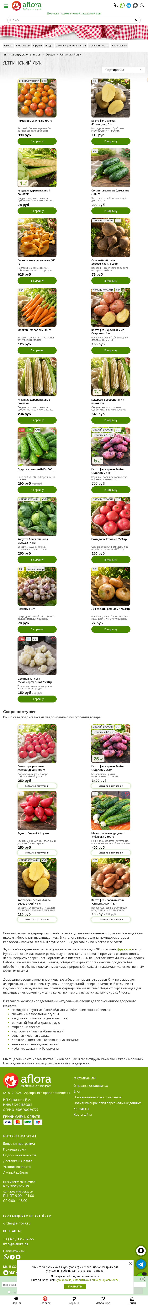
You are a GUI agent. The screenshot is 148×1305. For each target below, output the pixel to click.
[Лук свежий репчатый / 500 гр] (110, 586)
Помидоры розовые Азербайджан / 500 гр (31, 768)
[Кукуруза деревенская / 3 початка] (37, 376)
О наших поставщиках (91, 1086)
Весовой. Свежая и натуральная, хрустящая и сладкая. (36, 339)
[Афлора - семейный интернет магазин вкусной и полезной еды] (26, 5)
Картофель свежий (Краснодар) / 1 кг (103, 122)
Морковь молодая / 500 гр (34, 330)
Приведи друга (14, 1149)
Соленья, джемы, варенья (71, 45)
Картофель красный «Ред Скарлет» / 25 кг (107, 768)
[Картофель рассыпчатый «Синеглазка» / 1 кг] (110, 877)
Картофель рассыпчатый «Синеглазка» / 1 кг (107, 901)
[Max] (135, 5)
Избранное (103, 1303)
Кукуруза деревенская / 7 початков (107, 401)
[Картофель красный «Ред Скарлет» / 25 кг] (110, 743)
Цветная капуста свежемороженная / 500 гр (35, 680)
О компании (85, 1078)
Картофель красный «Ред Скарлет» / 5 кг (107, 471)
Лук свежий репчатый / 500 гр (110, 609)
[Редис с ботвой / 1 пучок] (37, 810)
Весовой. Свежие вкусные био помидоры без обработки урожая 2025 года (35, 131)
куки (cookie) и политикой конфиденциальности (87, 1280)
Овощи (8, 45)
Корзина (74, 1303)
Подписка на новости (19, 1155)
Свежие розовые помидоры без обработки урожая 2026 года (109, 548)
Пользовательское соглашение (97, 1097)
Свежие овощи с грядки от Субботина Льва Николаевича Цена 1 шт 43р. (108, 410)
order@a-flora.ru (17, 1223)
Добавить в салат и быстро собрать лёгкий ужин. (33, 775)
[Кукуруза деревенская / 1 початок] (37, 167)
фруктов (124, 949)
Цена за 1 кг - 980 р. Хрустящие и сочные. (36, 478)
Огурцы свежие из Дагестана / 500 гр (110, 192)
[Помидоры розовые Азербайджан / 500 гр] (37, 743)
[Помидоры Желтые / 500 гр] (37, 97)
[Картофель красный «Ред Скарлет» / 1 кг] (110, 307)
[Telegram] (128, 6)
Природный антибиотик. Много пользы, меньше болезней (36, 617)
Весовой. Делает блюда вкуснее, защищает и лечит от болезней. (110, 617)
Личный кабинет (16, 1172)
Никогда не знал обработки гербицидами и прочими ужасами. (107, 131)
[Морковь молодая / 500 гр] (37, 307)
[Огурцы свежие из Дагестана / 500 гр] (110, 167)
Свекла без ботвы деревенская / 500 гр (104, 261)
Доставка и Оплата (17, 1161)
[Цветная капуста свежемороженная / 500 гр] (37, 655)
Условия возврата (17, 1167)
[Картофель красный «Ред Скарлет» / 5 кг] (110, 446)
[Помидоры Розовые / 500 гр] (110, 516)
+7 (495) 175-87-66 (18, 1239)
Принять (75, 1286)
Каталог (45, 1303)
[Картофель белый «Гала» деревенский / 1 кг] (37, 877)
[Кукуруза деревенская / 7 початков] (110, 376)
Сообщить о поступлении (37, 786)
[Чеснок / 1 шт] (37, 586)
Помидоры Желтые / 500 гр (35, 121)
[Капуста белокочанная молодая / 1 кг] (37, 516)
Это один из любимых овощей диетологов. (109, 199)
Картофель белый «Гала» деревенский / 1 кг (34, 901)
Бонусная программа (19, 1144)
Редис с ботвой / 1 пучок (33, 833)
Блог (77, 1091)
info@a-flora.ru (15, 1244)
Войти (132, 1303)
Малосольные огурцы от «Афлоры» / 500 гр (107, 835)
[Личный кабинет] (142, 6)
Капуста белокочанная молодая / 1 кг (33, 540)
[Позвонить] (116, 6)
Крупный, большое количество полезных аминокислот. (109, 478)
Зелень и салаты (98, 45)
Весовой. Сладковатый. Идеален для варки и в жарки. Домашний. (37, 909)
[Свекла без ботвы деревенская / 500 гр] (110, 237)
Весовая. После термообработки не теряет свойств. (110, 269)
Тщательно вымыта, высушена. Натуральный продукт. (35, 687)
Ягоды (48, 45)
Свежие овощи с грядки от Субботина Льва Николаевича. (35, 199)
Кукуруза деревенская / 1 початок (34, 192)
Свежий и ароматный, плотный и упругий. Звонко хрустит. (37, 842)
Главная (16, 1303)
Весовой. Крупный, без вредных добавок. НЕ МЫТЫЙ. (109, 339)
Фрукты (37, 45)
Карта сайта (83, 1114)
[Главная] (5, 54)
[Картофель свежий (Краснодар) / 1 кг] (110, 97)
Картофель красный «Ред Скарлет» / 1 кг (107, 331)
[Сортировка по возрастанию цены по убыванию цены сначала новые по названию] (123, 70)
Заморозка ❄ (119, 45)
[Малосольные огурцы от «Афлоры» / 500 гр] (110, 810)
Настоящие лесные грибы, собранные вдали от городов (34, 269)
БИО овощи (23, 45)
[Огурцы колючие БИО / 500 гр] (37, 446)
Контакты (81, 1109)
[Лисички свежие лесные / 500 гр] (37, 237)
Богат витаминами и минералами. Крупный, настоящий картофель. (104, 776)
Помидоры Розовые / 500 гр (109, 539)
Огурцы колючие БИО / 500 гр (37, 469)
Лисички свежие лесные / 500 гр (36, 261)
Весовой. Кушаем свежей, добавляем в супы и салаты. (33, 548)
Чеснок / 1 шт (26, 609)
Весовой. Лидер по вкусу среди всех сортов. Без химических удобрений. (109, 910)
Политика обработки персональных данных (107, 1103)
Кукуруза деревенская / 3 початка (34, 401)
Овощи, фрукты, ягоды (26, 54)
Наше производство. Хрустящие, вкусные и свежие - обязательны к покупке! (110, 843)
